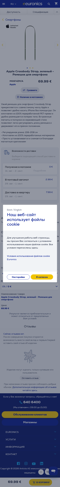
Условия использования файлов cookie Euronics (28, 258)
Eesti (9, 209)
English (18, 209)
